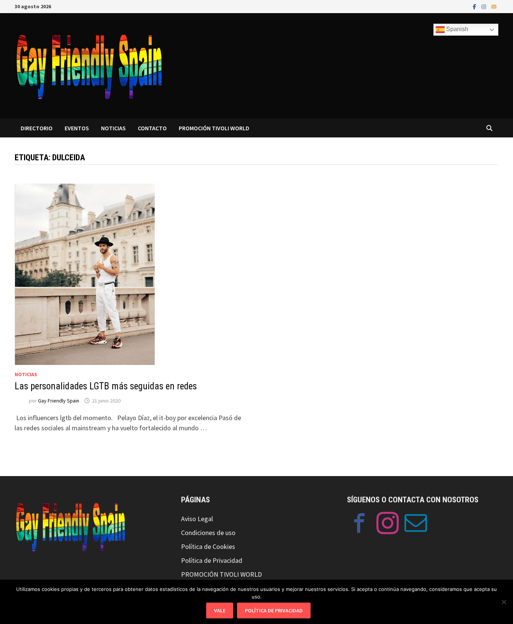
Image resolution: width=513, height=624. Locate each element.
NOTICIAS (113, 128)
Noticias (26, 374)
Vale (219, 610)
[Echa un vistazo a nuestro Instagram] (387, 524)
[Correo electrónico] (493, 6)
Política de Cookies (208, 546)
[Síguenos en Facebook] (359, 524)
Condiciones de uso (208, 532)
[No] (503, 602)
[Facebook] (475, 6)
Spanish (456, 29)
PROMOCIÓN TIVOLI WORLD (214, 128)
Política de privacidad (274, 610)
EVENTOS (77, 128)
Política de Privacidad (211, 560)
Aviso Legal (197, 518)
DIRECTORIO (37, 128)
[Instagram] (484, 6)
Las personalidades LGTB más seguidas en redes (106, 386)
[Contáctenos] (415, 524)
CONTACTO (152, 128)
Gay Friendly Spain (58, 400)
